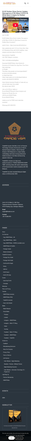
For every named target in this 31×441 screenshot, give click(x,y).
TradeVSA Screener (6, 254)
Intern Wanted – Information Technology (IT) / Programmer (14, 370)
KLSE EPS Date (7, 275)
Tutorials (4, 291)
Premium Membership (8, 377)
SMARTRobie (6, 380)
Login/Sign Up (5, 374)
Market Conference (7, 252)
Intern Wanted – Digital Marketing (11, 361)
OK (11, 438)
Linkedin (6, 317)
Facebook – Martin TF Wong (10, 332)
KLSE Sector (6, 272)
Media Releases (7, 308)
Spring (4, 266)
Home (3, 232)
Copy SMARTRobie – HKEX (9, 240)
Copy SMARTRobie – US (9, 237)
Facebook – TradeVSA (9, 338)
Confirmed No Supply (8, 263)
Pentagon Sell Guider (8, 260)
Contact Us (4, 340)
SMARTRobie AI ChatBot (9, 246)
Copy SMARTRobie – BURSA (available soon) (14, 243)
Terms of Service (7, 355)
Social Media (6, 311)
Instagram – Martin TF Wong (10, 323)
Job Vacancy (6, 358)
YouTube (6, 329)
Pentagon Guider (7, 249)
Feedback (5, 343)
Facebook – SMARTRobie (10, 335)
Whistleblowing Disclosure (9, 346)
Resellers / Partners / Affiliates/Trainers (13, 364)
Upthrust (5, 269)
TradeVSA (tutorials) (7, 300)
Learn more (19, 438)
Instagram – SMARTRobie (10, 320)
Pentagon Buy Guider (8, 257)
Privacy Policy (6, 352)
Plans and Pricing (6, 289)
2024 (3, 397)
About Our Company (8, 349)
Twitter (5, 326)
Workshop (4, 286)
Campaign (5, 283)
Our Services (5, 234)
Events (4, 277)
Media (3, 305)
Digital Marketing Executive (10, 367)
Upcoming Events (7, 280)
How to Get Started (7, 303)
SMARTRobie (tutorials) (8, 294)
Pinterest (6, 314)
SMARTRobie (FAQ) (8, 297)
